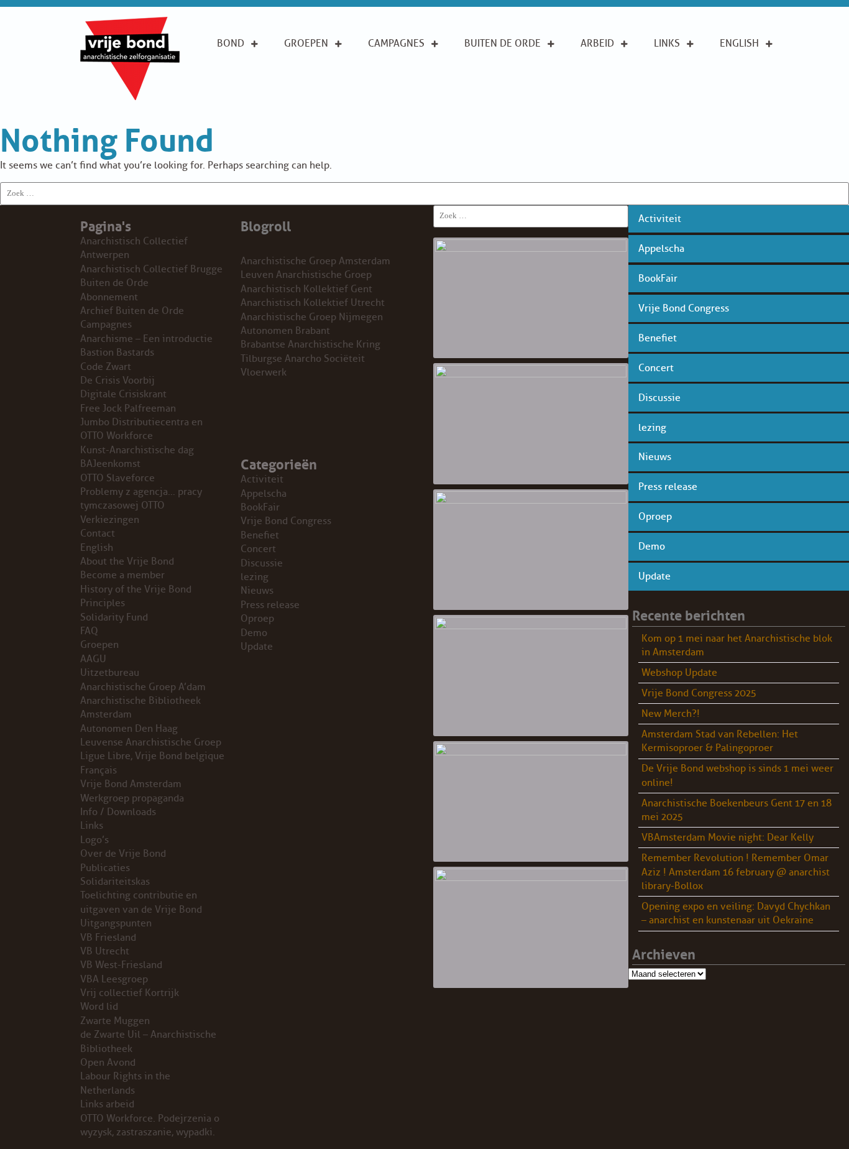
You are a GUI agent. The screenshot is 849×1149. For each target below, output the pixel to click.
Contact (97, 533)
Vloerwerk (264, 372)
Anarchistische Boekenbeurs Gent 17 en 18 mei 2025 (736, 810)
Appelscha (661, 248)
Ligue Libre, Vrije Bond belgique (152, 756)
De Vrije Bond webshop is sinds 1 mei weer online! (737, 775)
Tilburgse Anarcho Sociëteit (303, 359)
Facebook (679, 98)
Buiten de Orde (502, 43)
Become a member (122, 575)
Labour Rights (599, 71)
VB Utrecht (104, 951)
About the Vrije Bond (747, 71)
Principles (745, 98)
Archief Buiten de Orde (132, 311)
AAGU (93, 659)
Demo (651, 546)
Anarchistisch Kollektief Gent (306, 289)
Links (667, 43)
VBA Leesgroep (114, 979)
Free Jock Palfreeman (128, 408)
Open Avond (107, 1062)
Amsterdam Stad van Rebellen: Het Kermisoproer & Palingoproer (719, 741)
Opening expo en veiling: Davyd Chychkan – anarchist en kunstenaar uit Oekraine (735, 913)
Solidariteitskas (115, 881)
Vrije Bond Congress (683, 308)
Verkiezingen (109, 520)
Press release (667, 487)
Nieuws (654, 457)
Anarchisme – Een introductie (402, 78)
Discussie (659, 398)
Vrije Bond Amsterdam (130, 784)
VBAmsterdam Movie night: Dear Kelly (727, 837)
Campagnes (396, 43)
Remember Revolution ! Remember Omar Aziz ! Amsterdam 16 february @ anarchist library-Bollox (735, 872)
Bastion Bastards (117, 352)
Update (654, 576)
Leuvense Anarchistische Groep (150, 742)
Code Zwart (105, 367)
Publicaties (105, 868)
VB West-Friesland (121, 965)
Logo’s (94, 840)
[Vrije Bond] (130, 97)
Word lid (99, 1006)
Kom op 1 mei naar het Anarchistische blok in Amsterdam (736, 645)
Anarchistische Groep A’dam (323, 71)
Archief (483, 84)
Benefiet (657, 338)
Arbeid (597, 43)
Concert (656, 368)
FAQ (89, 631)
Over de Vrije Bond (250, 71)
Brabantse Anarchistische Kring (310, 344)
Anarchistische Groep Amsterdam (315, 261)
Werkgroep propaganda (132, 798)
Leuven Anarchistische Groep (306, 275)
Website (484, 104)
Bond (230, 43)
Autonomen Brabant (285, 331)
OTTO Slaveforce (117, 478)
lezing (652, 428)
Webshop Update (679, 673)
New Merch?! (670, 714)
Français (98, 770)
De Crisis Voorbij (117, 380)
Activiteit (659, 219)
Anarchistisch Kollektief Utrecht (313, 303)
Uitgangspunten (258, 98)
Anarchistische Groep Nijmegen (312, 317)
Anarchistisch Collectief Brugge (151, 269)
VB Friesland (108, 937)
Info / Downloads (118, 812)
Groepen (306, 43)
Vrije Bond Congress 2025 (698, 693)
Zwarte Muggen (115, 1021)
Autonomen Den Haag (129, 728)
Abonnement (496, 64)
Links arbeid (597, 105)
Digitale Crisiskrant (123, 394)
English (739, 43)
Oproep (655, 516)
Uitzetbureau (109, 673)
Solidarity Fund (114, 617)
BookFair (657, 278)
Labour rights (673, 71)
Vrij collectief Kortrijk (129, 993)
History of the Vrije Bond (135, 589)
